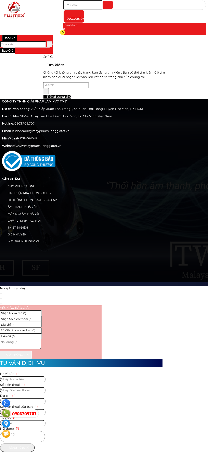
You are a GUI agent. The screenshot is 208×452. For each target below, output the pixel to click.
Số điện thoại (12, 385)
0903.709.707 (24, 123)
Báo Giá (9, 38)
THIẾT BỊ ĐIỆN (17, 227)
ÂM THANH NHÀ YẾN (22, 207)
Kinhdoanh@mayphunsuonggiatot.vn (40, 131)
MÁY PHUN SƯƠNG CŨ (23, 241)
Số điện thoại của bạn (19, 407)
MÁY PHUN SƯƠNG (21, 186)
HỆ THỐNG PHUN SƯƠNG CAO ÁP (32, 200)
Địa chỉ (7, 396)
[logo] (14, 19)
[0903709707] (6, 413)
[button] (65, 33)
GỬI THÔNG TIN (17, 355)
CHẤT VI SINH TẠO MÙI (24, 220)
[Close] (1, 293)
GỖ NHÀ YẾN (16, 234)
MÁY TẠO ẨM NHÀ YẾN (23, 214)
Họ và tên (10, 374)
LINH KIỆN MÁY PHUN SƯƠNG (29, 193)
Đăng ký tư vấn (19, 448)
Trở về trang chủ (58, 97)
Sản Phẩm (11, 179)
